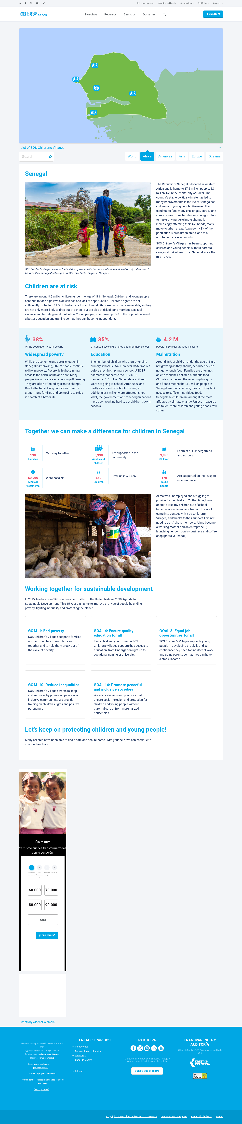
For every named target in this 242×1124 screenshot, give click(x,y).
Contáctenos (81, 1046)
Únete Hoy (80, 1055)
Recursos (110, 14)
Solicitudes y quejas (145, 3)
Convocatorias (186, 3)
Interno (219, 1116)
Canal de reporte (83, 1060)
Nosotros (91, 14)
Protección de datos (201, 1116)
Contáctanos (203, 3)
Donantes (149, 14)
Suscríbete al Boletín (167, 3)
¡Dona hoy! (213, 14)
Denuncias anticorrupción (174, 1116)
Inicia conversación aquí (48, 1054)
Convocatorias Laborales (88, 1051)
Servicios (130, 14)
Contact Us (218, 3)
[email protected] (47, 1058)
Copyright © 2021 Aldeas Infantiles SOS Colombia (131, 1116)
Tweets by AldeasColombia (37, 1022)
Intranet (79, 1071)
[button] (75, 80)
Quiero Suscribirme (147, 1071)
